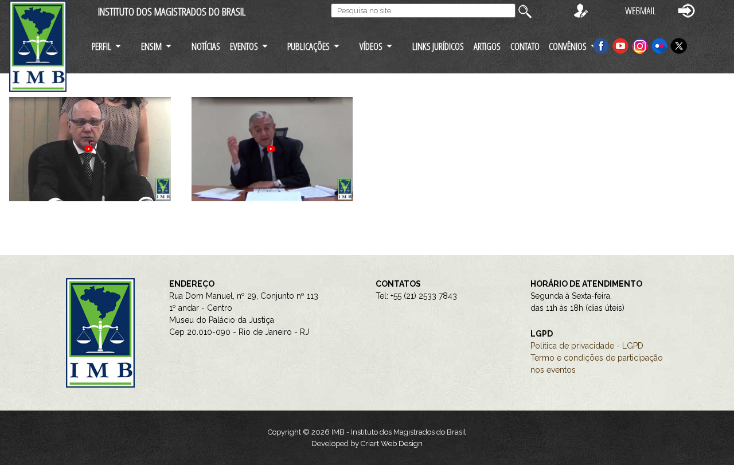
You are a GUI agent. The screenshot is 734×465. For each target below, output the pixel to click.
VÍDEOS (371, 46)
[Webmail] (640, 10)
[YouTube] (620, 45)
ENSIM (151, 46)
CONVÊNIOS (568, 46)
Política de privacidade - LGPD (586, 345)
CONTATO (525, 46)
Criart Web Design (392, 443)
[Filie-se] (580, 10)
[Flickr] (660, 45)
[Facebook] (601, 45)
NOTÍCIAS (206, 46)
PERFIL (101, 46)
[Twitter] (679, 45)
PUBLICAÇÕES (308, 46)
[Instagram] (641, 45)
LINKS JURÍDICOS (438, 46)
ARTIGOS (487, 46)
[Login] (686, 10)
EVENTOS (244, 46)
